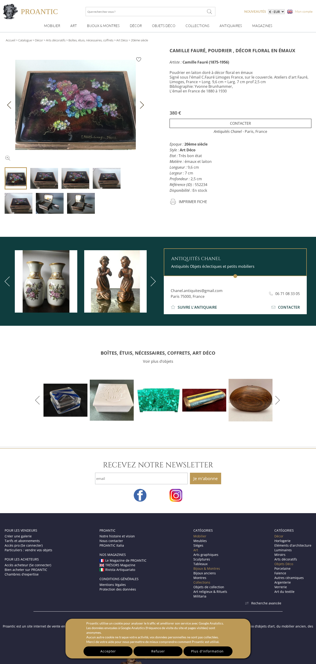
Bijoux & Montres (206, 568)
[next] (152, 281)
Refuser (158, 651)
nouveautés (255, 11)
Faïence (280, 573)
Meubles (200, 541)
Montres (199, 578)
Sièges (198, 545)
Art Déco (122, 40)
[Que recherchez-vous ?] (209, 11)
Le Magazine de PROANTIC (125, 560)
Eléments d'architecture (292, 545)
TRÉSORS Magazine (120, 565)
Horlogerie (282, 541)
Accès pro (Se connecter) (24, 545)
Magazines (262, 26)
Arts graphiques (205, 554)
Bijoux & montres (103, 26)
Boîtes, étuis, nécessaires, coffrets (90, 40)
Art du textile (284, 591)
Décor (136, 26)
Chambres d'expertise (22, 574)
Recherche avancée (266, 603)
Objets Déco (163, 26)
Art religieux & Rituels (210, 591)
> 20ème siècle (138, 40)
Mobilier (52, 26)
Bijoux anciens (204, 573)
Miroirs (279, 554)
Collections (197, 26)
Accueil (10, 40)
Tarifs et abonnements (22, 541)
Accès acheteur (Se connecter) (28, 565)
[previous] (38, 400)
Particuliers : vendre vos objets (28, 550)
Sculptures (201, 559)
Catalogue (25, 40)
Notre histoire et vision (117, 536)
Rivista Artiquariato (120, 569)
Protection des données (117, 589)
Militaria (199, 596)
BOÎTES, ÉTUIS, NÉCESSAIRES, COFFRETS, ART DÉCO (158, 353)
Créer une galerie (18, 536)
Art (73, 26)
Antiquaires (231, 26)
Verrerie (280, 587)
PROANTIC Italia (111, 545)
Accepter (108, 651)
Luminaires (283, 550)
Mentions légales (112, 584)
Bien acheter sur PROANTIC (26, 569)
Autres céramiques (289, 578)
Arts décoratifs (55, 40)
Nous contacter (111, 541)
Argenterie (282, 582)
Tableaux (200, 564)
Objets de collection (208, 587)
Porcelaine (282, 568)
